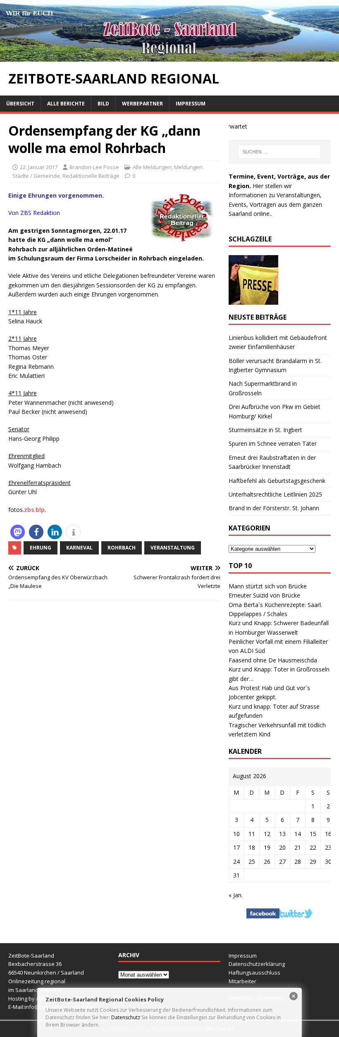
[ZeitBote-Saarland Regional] (169, 57)
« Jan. (236, 895)
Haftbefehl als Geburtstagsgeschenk (277, 481)
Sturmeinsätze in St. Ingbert (265, 430)
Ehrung (40, 547)
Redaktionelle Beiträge (90, 175)
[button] (17, 532)
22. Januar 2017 (38, 167)
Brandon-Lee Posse (94, 167)
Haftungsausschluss (254, 972)
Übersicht (20, 103)
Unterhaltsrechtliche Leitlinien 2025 (275, 494)
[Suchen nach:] (279, 152)
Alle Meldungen (152, 167)
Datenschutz (125, 1017)
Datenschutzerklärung (257, 964)
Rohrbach (121, 547)
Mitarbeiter (242, 981)
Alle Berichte (66, 103)
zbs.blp (34, 510)
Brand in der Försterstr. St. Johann (274, 508)
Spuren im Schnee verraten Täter (273, 443)
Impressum (190, 103)
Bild (103, 103)
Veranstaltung (172, 547)
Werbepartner (142, 103)
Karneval (79, 547)
